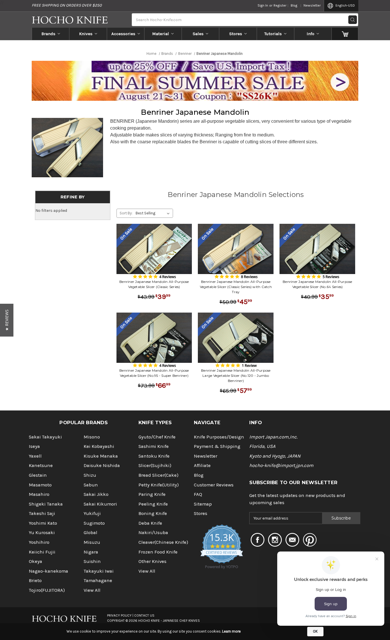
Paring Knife (152, 494)
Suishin (92, 561)
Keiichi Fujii (42, 552)
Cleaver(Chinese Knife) (163, 542)
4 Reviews (167, 276)
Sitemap (203, 504)
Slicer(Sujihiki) (154, 465)
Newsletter (312, 5)
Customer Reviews (214, 485)
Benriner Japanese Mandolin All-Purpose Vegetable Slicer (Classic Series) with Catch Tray (236, 286)
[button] (6, 320)
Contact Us (144, 615)
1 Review (249, 365)
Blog (294, 5)
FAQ (198, 494)
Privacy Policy (119, 615)
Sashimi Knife (153, 446)
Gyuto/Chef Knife (157, 437)
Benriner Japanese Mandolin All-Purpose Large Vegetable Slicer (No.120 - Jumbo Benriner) (236, 375)
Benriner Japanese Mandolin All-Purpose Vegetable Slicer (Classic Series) (154, 284)
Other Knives (152, 561)
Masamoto (40, 485)
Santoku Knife (154, 456)
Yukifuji (92, 513)
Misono (92, 437)
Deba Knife (150, 523)
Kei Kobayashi (99, 446)
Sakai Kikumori (100, 504)
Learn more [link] (231, 631)
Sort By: (126, 213)
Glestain (38, 475)
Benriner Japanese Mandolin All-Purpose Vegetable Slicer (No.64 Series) (317, 284)
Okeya (35, 561)
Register (280, 5)
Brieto (35, 580)
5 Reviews (331, 276)
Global (90, 532)
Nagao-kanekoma (48, 571)
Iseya (34, 446)
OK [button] (315, 631)
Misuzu (92, 542)
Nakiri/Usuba (153, 532)
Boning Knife (152, 513)
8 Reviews (249, 276)
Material (160, 33)
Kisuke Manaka (101, 456)
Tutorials (273, 33)
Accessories (123, 33)
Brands (48, 33)
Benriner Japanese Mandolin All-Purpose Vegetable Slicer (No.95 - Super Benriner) (154, 373)
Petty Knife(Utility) (158, 485)
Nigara (91, 552)
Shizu (90, 475)
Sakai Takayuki (45, 437)
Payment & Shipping (217, 446)
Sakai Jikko (96, 494)
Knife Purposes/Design (219, 437)
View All (92, 590)
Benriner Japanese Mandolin (195, 112)
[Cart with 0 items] (345, 34)
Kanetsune (41, 465)
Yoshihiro (39, 542)
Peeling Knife (153, 504)
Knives (86, 33)
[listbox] (154, 213)
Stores (235, 33)
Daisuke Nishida (102, 465)
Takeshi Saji (42, 513)
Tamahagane (98, 580)
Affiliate (202, 465)
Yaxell (35, 456)
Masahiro (39, 494)
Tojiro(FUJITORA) (47, 590)
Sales (198, 33)
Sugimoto (94, 523)
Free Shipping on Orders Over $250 (67, 5)
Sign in (263, 5)
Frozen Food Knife (158, 552)
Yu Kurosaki (42, 532)
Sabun (91, 485)
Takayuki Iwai (99, 571)
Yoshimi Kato (43, 523)
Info (310, 33)
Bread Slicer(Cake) (158, 475)
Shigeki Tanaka (46, 504)
